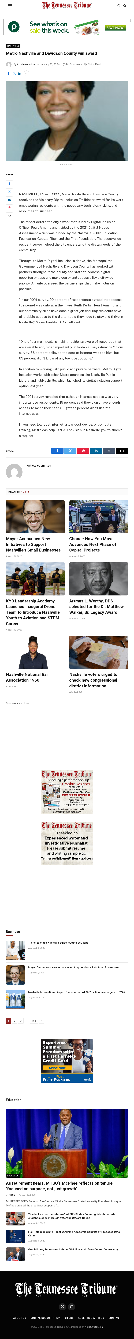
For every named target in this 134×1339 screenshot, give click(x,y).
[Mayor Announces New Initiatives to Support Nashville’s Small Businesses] (35, 516)
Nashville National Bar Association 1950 (27, 677)
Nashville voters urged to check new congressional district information (93, 680)
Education (13, 1176)
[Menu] (10, 6)
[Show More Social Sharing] (26, 73)
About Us (19, 1318)
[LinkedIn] (9, 199)
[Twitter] (9, 191)
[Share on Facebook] (8, 73)
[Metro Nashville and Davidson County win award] (67, 121)
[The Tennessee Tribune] (67, 5)
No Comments (74, 64)
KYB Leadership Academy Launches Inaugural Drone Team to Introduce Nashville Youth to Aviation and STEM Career (33, 612)
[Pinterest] (9, 207)
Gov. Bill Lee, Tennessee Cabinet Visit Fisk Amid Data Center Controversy (73, 1249)
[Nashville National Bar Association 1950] (35, 652)
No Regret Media (94, 1327)
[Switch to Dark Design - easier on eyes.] (119, 5)
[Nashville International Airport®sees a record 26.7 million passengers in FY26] (15, 999)
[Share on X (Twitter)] (14, 73)
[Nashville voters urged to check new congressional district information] (98, 652)
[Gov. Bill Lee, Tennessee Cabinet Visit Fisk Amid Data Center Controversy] (15, 1254)
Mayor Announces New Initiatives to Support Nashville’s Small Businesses (33, 544)
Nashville (13, 46)
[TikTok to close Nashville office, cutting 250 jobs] (15, 950)
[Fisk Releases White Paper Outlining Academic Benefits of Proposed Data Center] (15, 1236)
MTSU (12, 1195)
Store (69, 1318)
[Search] (124, 6)
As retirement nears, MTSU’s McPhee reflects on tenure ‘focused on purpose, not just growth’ (59, 1186)
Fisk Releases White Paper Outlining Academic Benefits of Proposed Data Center (74, 1233)
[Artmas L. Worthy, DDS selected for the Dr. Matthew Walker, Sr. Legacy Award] (98, 578)
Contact (115, 1318)
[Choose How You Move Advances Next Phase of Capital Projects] (98, 516)
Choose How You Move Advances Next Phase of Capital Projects (92, 544)
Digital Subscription (46, 1318)
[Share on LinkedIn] (19, 73)
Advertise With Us (91, 1318)
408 (34, 1020)
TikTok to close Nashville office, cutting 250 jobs (58, 942)
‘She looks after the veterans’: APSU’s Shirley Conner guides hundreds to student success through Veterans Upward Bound (73, 1216)
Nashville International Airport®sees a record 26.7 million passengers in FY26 (76, 992)
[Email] (9, 215)
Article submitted (26, 64)
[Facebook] (9, 183)
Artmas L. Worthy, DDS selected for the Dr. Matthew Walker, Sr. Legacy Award (96, 607)
